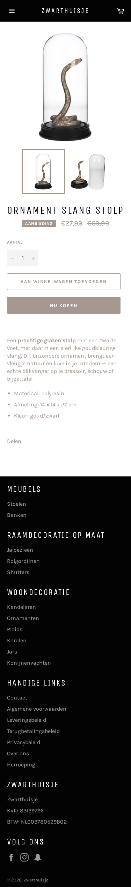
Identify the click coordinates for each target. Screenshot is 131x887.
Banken (17, 515)
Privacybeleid (23, 742)
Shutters (18, 572)
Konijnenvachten (29, 662)
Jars (12, 651)
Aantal (14, 242)
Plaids (14, 629)
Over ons (18, 753)
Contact (17, 697)
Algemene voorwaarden (36, 708)
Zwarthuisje (65, 11)
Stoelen (16, 503)
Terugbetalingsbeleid (33, 731)
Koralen (17, 640)
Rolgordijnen (23, 561)
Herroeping (21, 764)
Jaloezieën (20, 549)
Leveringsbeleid (26, 720)
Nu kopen (64, 305)
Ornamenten (23, 618)
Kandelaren (21, 607)
